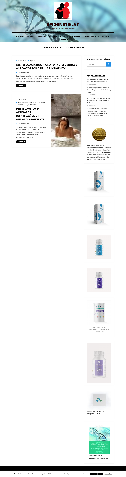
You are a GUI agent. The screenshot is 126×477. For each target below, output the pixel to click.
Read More (108, 474)
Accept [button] (93, 474)
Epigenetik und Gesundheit (70, 37)
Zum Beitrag (21, 85)
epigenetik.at (63, 24)
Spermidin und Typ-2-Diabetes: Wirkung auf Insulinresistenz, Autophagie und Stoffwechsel (98, 100)
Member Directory (92, 37)
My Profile (106, 37)
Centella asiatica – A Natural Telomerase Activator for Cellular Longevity (46, 66)
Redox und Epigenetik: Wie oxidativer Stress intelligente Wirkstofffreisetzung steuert (99, 90)
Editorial (30, 37)
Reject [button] (100, 474)
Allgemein (20, 37)
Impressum (42, 37)
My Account (63, 39)
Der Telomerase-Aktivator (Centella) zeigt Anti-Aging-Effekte (30, 114)
